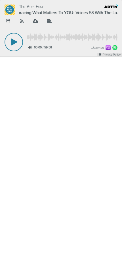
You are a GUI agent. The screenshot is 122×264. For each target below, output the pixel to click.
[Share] (8, 21)
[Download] (35, 21)
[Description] (49, 21)
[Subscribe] (22, 21)
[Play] (14, 42)
